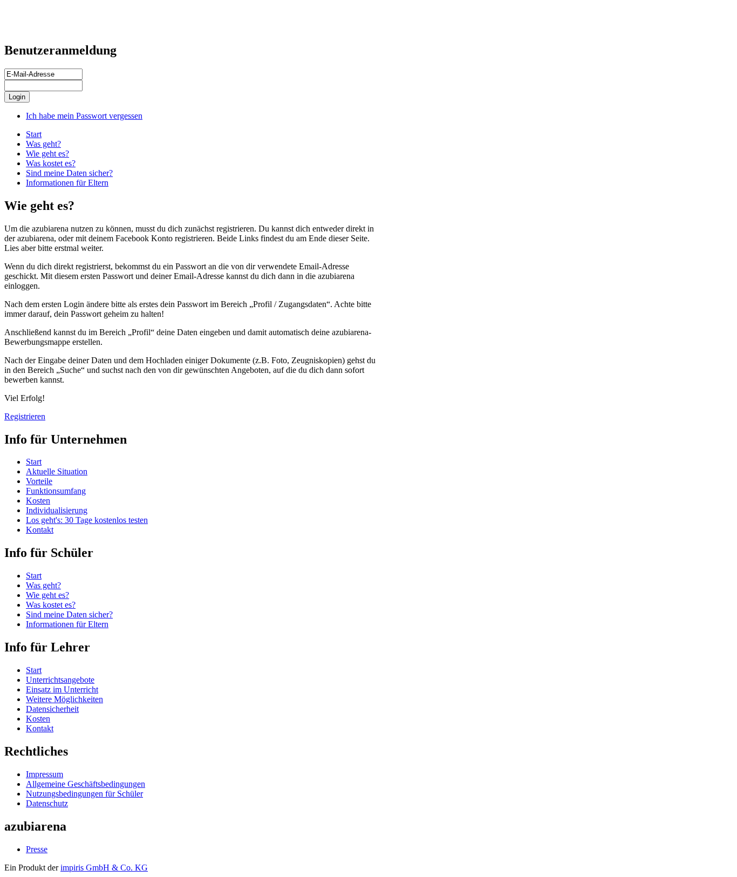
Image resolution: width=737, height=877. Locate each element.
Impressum (44, 774)
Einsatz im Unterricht (62, 689)
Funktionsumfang (56, 490)
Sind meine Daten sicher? (69, 173)
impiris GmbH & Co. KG (104, 867)
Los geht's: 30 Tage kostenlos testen (87, 520)
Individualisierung (56, 510)
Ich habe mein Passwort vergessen (84, 115)
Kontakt (39, 529)
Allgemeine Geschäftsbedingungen (85, 783)
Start (34, 134)
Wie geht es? (47, 153)
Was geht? (43, 143)
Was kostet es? (51, 163)
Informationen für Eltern (67, 182)
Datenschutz (47, 803)
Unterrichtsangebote (60, 679)
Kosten (38, 500)
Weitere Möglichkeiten (64, 699)
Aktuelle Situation (56, 471)
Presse (36, 849)
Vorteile (39, 481)
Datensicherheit (52, 708)
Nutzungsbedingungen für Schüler (84, 793)
